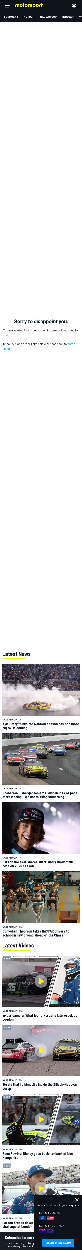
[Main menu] (7, 5)
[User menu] (74, 6)
